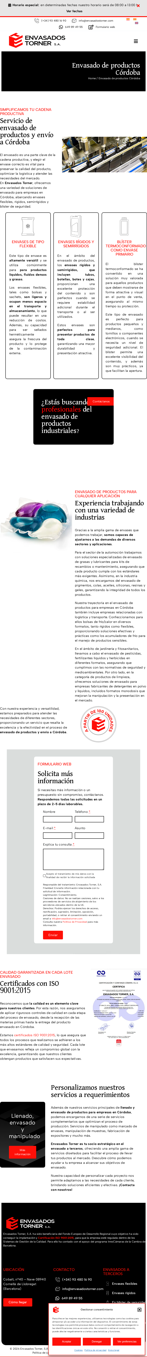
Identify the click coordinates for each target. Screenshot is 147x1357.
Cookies (78, 1350)
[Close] (138, 6)
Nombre (49, 812)
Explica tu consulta (59, 844)
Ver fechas (74, 11)
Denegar (97, 1341)
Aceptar (66, 1341)
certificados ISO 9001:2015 (34, 1035)
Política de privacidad (95, 1350)
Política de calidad (43, 1352)
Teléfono (83, 812)
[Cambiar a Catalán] (134, 19)
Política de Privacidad (75, 921)
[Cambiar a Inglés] (136, 23)
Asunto (80, 828)
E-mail (49, 828)
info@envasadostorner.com (67, 918)
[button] (139, 1310)
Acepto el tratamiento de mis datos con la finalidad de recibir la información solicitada (70, 875)
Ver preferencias (127, 1341)
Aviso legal (113, 1350)
